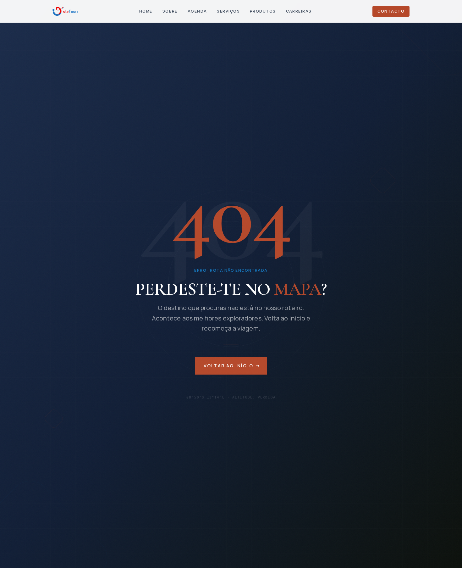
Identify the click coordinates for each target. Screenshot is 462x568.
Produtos (263, 11)
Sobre (170, 11)
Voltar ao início (228, 366)
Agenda (197, 11)
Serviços (228, 11)
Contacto (390, 11)
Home (145, 11)
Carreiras (299, 11)
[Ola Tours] (65, 11)
